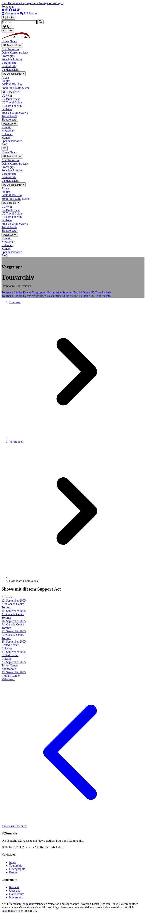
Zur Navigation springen (48, 3)
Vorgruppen (39, 292)
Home (5, 41)
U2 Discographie (12, 74)
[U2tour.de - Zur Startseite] (16, 37)
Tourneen (8, 292)
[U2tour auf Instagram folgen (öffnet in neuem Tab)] (7, 10)
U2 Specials (9, 92)
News (13, 41)
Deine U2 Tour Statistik (97, 292)
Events (27, 292)
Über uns (14, 890)
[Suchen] (40, 22)
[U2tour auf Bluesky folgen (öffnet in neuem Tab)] (15, 10)
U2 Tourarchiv (10, 45)
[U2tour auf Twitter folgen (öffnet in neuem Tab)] (3, 10)
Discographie (17, 869)
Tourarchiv (15, 865)
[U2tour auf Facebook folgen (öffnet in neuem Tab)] (11, 10)
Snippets (67, 292)
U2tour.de (8, 123)
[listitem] (73, 604)
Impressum (15, 897)
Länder (18, 292)
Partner (13, 872)
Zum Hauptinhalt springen (18, 3)
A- (4, 30)
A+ (11, 30)
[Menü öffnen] (5, 148)
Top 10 (78, 292)
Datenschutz (16, 894)
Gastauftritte (54, 292)
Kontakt (14, 887)
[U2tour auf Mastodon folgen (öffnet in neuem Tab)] (18, 10)
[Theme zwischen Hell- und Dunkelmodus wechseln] (6, 26)
